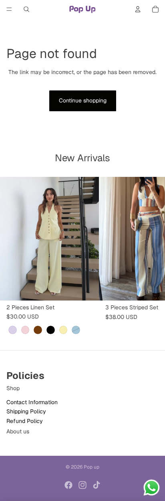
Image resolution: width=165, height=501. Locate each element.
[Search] (26, 9)
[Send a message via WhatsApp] (151, 487)
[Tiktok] (96, 485)
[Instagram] (82, 485)
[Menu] (9, 9)
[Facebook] (68, 485)
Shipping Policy (26, 411)
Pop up (91, 467)
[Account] (138, 9)
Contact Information (32, 402)
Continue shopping (83, 100)
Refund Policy (24, 420)
